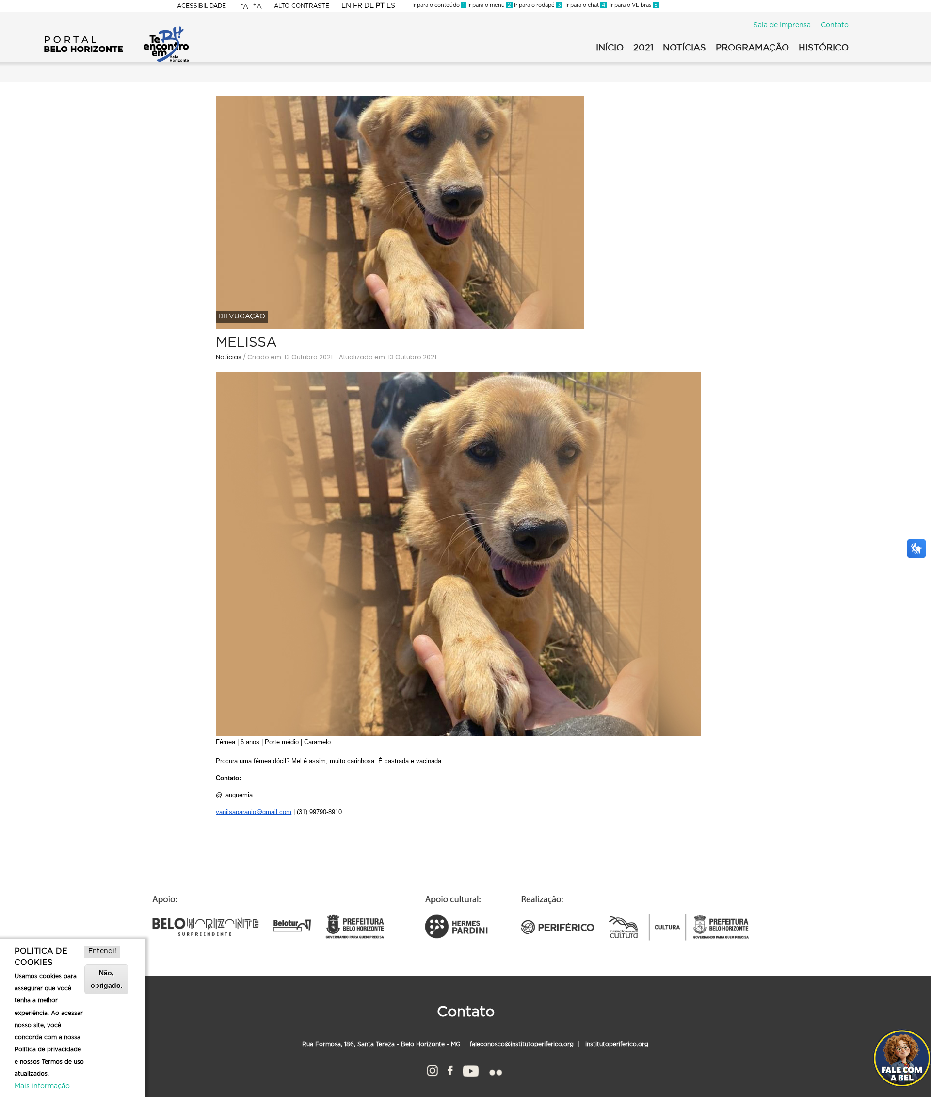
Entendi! (102, 951)
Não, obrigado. (107, 979)
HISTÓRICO (824, 48)
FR (357, 5)
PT (380, 5)
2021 (643, 48)
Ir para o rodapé (537, 5)
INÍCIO (610, 48)
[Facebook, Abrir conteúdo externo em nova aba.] (450, 1069)
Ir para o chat (583, 5)
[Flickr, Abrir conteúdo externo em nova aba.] (495, 1069)
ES (390, 5)
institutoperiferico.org (615, 1044)
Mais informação (42, 1086)
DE (369, 5)
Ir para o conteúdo (438, 5)
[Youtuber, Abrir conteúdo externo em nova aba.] (471, 1069)
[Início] (116, 29)
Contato (835, 25)
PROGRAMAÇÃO (752, 48)
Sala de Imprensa (782, 25)
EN (346, 5)
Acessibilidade (201, 6)
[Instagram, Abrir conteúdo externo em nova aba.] (432, 1069)
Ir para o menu (488, 5)
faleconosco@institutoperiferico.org (522, 1044)
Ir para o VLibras (632, 5)
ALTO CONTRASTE (301, 6)
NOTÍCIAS (684, 48)
